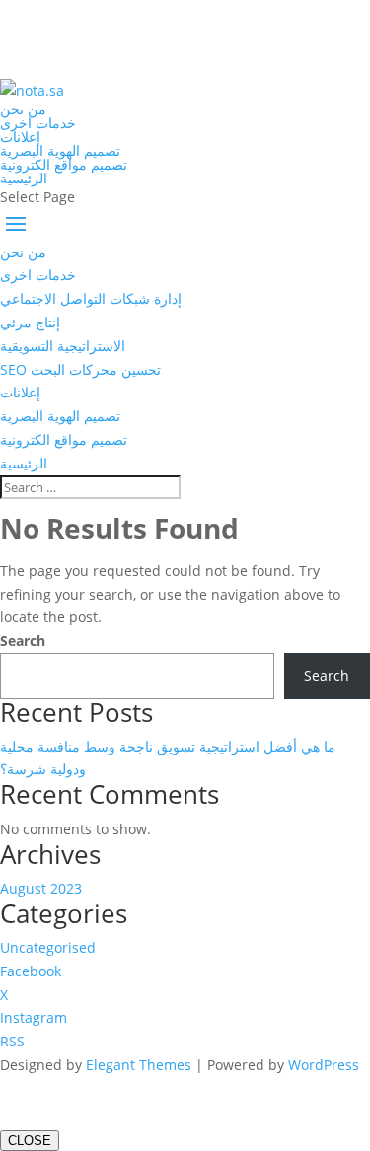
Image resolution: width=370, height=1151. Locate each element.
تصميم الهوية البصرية (60, 150)
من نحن (23, 109)
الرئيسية (23, 178)
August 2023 (41, 888)
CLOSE (29, 1140)
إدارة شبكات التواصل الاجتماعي (91, 298)
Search (22, 640)
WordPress (323, 1064)
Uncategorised (48, 947)
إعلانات (20, 136)
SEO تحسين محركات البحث (80, 369)
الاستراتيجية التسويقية (62, 345)
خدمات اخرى (38, 122)
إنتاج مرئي (30, 322)
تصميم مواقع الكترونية (63, 164)
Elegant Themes (138, 1064)
